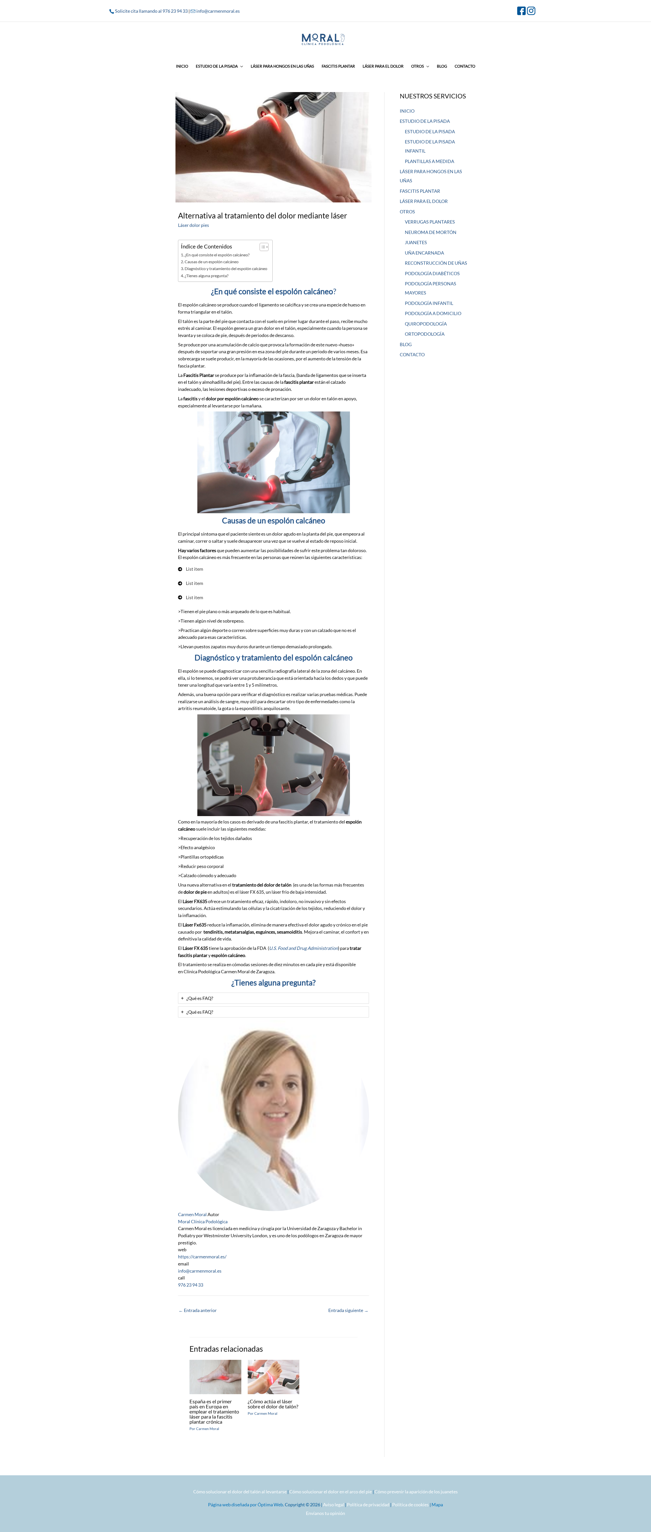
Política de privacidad (368, 1504)
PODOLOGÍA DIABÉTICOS (432, 273)
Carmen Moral (192, 1214)
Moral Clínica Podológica (203, 1221)
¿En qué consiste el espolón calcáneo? (217, 254)
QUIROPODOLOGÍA (426, 324)
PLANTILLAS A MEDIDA (429, 161)
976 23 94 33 (190, 1285)
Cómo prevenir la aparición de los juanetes (416, 1491)
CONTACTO (412, 354)
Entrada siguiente (348, 1310)
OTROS (407, 211)
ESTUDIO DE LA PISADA (425, 121)
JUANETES (416, 242)
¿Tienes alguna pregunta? (206, 275)
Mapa (437, 1504)
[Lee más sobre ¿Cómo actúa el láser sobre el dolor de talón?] (274, 1376)
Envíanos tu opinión (325, 1513)
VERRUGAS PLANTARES (430, 222)
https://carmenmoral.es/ (202, 1256)
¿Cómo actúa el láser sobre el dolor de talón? (273, 1403)
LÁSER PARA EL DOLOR (424, 201)
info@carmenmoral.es (218, 11)
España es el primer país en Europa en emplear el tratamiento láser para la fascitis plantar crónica (214, 1411)
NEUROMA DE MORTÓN (430, 232)
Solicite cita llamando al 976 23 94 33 (151, 11)
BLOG (406, 344)
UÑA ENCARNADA (424, 253)
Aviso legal (333, 1504)
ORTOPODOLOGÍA (425, 334)
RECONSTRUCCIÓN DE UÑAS (436, 263)
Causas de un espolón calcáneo (212, 261)
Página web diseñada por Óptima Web (245, 1504)
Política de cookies (410, 1504)
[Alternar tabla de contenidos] (261, 247)
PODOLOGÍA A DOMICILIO (433, 313)
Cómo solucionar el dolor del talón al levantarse (240, 1491)
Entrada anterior (198, 1310)
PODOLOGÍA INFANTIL (429, 303)
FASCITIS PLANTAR (420, 191)
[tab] (273, 998)
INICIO (407, 111)
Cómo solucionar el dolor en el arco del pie (330, 1491)
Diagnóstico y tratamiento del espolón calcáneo (226, 268)
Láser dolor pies (193, 225)
